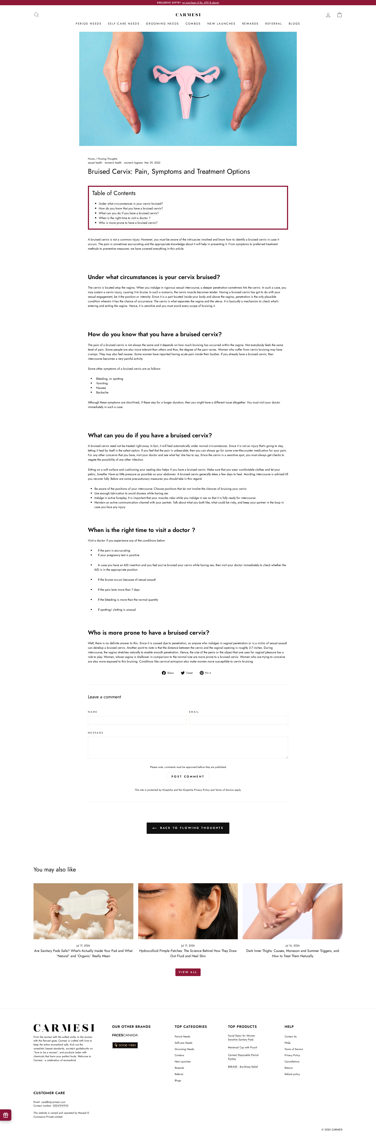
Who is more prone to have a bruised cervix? (128, 223)
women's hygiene (133, 163)
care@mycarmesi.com (53, 1102)
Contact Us (291, 1036)
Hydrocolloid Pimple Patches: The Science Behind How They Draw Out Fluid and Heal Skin (188, 953)
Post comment (188, 776)
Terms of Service (224, 790)
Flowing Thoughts (107, 159)
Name (92, 712)
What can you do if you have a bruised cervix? (129, 213)
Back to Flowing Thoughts (191, 828)
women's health (113, 163)
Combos (193, 24)
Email (194, 712)
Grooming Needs (162, 24)
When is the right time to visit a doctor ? (125, 218)
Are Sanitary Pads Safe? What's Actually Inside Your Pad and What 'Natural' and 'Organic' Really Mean (83, 953)
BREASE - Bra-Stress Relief (243, 1066)
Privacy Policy (202, 790)
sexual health (95, 163)
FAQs (287, 1043)
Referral (273, 24)
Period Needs (88, 24)
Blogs (294, 24)
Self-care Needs (123, 24)
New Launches (221, 24)
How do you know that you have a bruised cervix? (131, 208)
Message (96, 732)
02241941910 (60, 1105)
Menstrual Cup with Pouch (242, 1047)
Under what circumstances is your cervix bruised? (131, 203)
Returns (289, 1068)
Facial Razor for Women (241, 1035)
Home (91, 159)
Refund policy (292, 1074)
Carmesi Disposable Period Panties (243, 1057)
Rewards (250, 24)
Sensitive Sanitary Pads (240, 1039)
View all (188, 972)
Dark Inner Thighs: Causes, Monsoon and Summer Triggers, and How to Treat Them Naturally (292, 953)
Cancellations (292, 1061)
